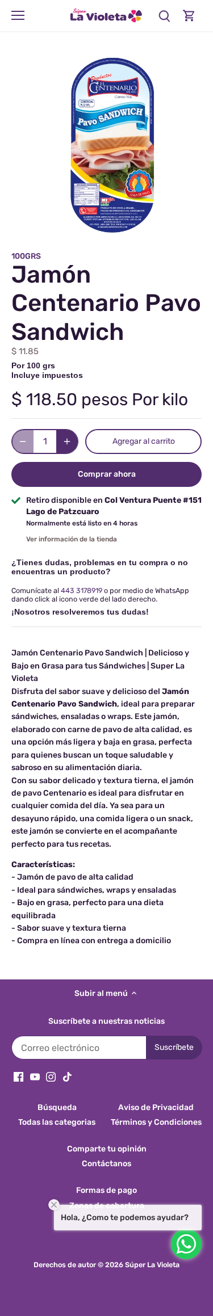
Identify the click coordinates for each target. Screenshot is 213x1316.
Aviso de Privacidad (156, 1107)
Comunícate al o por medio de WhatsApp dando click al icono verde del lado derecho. (100, 594)
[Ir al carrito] (189, 15)
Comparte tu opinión (107, 1149)
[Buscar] (164, 15)
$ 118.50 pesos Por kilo (99, 399)
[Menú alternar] (17, 15)
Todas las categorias (56, 1122)
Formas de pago (106, 1190)
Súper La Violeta (152, 1264)
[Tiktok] (67, 1076)
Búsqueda (57, 1107)
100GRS (26, 256)
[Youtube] (35, 1076)
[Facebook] (18, 1076)
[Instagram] (51, 1076)
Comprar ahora (107, 474)
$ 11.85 (25, 351)
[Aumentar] (67, 441)
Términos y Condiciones (156, 1122)
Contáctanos (106, 1163)
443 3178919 (81, 590)
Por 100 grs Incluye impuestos (47, 370)
